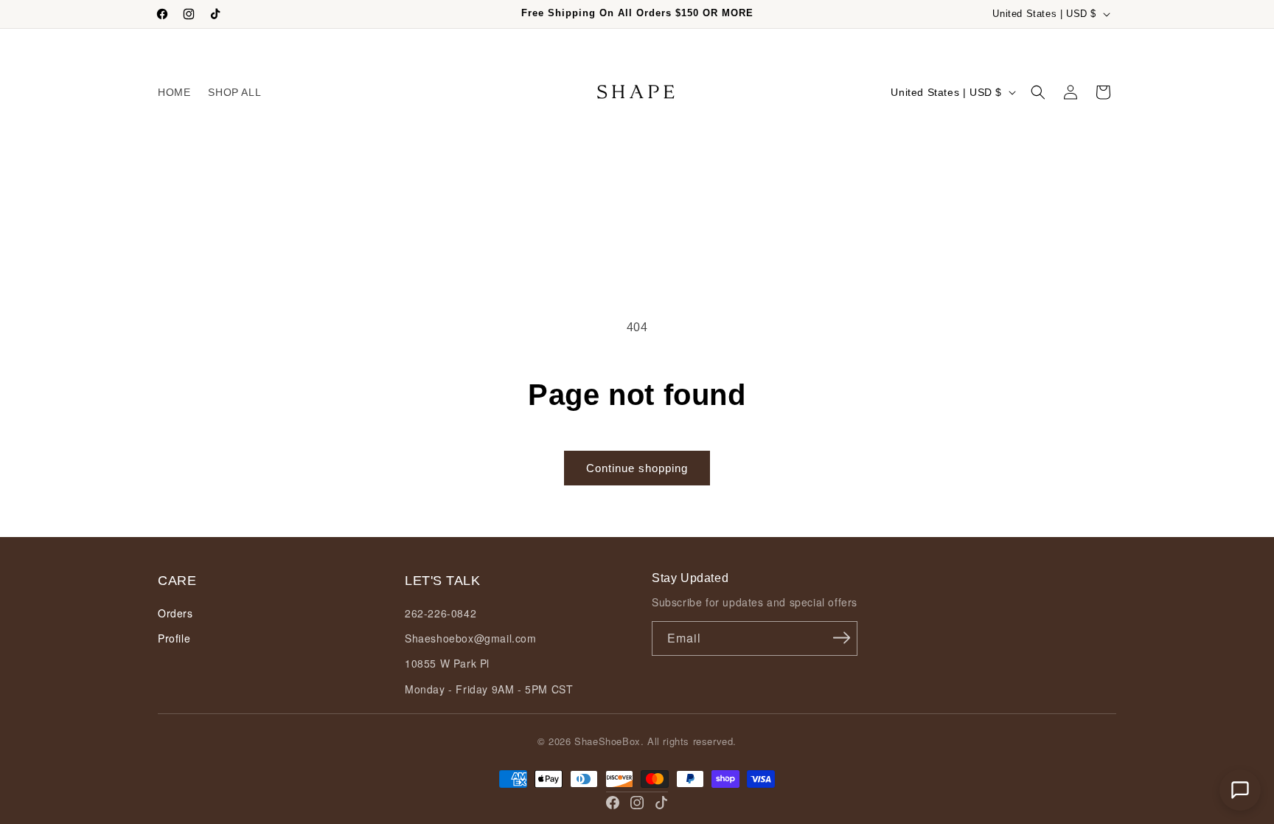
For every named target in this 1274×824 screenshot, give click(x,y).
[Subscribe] (841, 637)
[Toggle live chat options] (1240, 790)
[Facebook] (612, 802)
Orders (175, 613)
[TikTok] (661, 802)
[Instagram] (637, 802)
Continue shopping (637, 468)
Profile (174, 638)
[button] (1038, 92)
